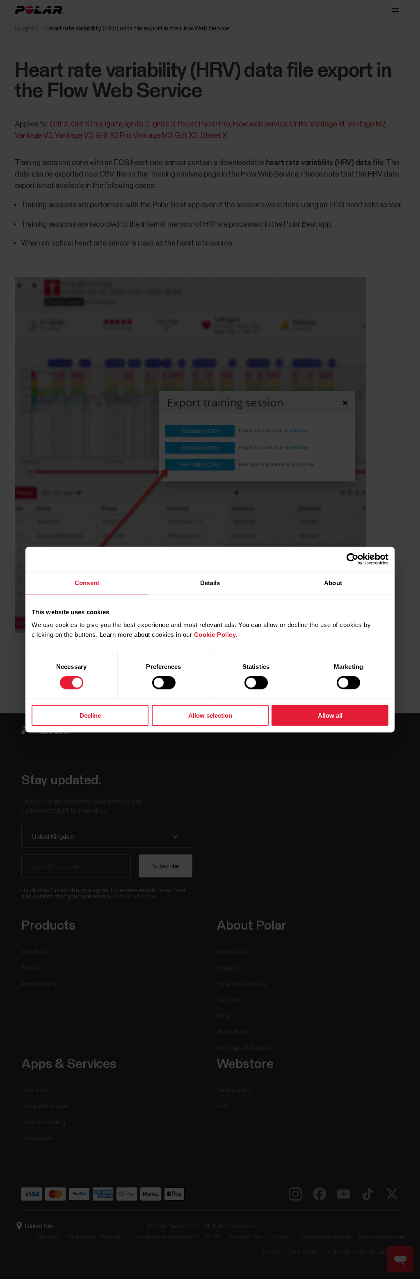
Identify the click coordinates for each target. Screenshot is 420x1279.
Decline (90, 715)
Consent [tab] (87, 582)
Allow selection (210, 715)
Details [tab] (210, 582)
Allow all (330, 715)
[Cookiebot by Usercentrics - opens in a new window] (352, 559)
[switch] (164, 682)
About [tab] (333, 582)
